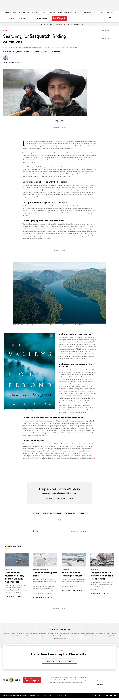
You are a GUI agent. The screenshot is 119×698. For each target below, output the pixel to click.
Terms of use (34, 695)
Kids (43, 13)
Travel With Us (42, 18)
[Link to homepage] (59, 18)
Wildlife (110, 13)
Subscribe (21, 18)
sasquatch (70, 513)
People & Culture (65, 13)
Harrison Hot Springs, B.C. (74, 185)
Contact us (61, 695)
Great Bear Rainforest (52, 513)
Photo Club (100, 681)
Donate (11, 18)
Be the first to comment (78, 531)
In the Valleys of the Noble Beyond (33, 167)
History (35, 13)
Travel (101, 13)
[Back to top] (59, 520)
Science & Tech (89, 13)
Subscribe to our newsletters (59, 661)
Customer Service (103, 678)
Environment (10, 13)
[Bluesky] (61, 120)
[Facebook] (57, 120)
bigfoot (83, 513)
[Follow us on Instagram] (103, 695)
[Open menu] (110, 18)
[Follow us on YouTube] (111, 695)
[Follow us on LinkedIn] (115, 695)
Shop (31, 18)
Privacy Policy (48, 695)
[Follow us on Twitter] (100, 695)
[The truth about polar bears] (45, 577)
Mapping (51, 13)
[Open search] (105, 18)
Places (77, 13)
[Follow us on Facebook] (96, 695)
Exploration (24, 13)
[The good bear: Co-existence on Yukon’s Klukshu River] (102, 577)
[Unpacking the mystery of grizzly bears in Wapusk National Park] (17, 577)
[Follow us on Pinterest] (107, 695)
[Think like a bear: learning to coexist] (74, 577)
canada (35, 513)
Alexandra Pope (14, 63)
